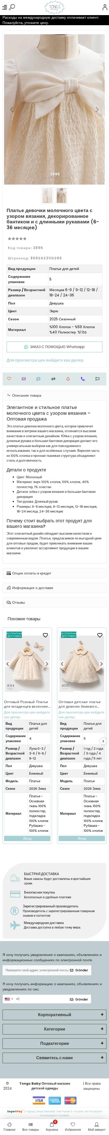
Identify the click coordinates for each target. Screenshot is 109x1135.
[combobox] (8, 999)
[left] (6, 741)
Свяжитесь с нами (54, 1058)
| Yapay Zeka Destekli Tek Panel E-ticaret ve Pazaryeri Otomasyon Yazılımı (54, 1113)
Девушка (56, 303)
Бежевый (36, 773)
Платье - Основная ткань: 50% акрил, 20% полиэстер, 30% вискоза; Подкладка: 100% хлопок (93, 816)
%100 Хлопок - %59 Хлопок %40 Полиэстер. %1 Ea (72, 329)
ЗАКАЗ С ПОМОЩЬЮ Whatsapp (57, 346)
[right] (103, 741)
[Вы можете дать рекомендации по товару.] (98, 379)
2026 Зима (37, 788)
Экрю (53, 311)
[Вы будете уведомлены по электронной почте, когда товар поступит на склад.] (69, 379)
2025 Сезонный (62, 319)
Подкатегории (54, 1043)
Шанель (89, 781)
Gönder (81, 970)
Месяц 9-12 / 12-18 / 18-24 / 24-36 (93, 753)
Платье (34, 781)
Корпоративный (54, 1015)
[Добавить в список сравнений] (54, 379)
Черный (89, 773)
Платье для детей (64, 268)
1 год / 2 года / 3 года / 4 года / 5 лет (39, 753)
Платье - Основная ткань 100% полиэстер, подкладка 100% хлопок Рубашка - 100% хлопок (38, 813)
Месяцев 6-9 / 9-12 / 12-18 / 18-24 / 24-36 (73, 292)
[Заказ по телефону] (84, 379)
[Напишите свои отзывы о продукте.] (39, 379)
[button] (11, 109)
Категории (54, 1029)
